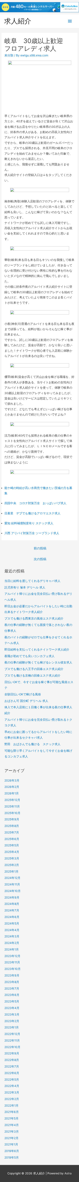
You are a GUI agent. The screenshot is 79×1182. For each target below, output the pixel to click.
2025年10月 (12, 813)
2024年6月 (11, 917)
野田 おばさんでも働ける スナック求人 (32, 744)
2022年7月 (11, 1066)
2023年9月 (11, 975)
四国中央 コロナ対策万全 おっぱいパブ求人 (35, 503)
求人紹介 (17, 21)
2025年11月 (12, 806)
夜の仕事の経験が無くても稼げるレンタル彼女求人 (38, 662)
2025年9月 (11, 819)
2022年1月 (11, 1105)
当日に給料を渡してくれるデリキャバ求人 (32, 581)
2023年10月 (12, 969)
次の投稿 (40, 559)
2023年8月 (11, 982)
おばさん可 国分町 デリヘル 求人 (26, 701)
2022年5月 (11, 1079)
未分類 (8, 55)
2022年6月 (11, 1073)
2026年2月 (11, 786)
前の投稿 (40, 548)
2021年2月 (11, 1138)
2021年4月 (11, 1125)
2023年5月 (11, 1001)
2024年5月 (11, 923)
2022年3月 (11, 1092)
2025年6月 (11, 839)
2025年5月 (11, 845)
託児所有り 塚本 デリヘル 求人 (24, 587)
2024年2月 (11, 943)
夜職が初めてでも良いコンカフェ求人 (29, 656)
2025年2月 (11, 865)
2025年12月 (12, 800)
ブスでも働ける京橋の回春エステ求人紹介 (32, 675)
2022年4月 (11, 1086)
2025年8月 (11, 826)
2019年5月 (11, 1157)
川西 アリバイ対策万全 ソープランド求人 (31, 533)
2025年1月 (11, 871)
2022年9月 (11, 1053)
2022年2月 (11, 1099)
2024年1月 (11, 949)
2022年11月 (12, 1040)
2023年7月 (11, 988)
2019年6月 (11, 1151)
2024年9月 (11, 897)
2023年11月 (12, 962)
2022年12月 (12, 1034)
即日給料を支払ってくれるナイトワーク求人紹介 (36, 649)
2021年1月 (11, 1144)
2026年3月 (11, 780)
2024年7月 (11, 910)
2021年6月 (11, 1112)
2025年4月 (11, 852)
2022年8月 (11, 1060)
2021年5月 (11, 1118)
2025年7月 (11, 832)
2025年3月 (11, 858)
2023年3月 (11, 1014)
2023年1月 (11, 1027)
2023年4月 (11, 1008)
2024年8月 (11, 904)
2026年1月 (11, 793)
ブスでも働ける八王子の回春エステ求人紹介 (33, 669)
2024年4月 (11, 930)
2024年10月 (12, 891)
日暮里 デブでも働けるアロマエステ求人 (32, 513)
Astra (68, 1173)
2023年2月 (11, 1021)
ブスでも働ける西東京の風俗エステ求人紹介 (33, 618)
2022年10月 (12, 1047)
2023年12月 (12, 956)
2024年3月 (11, 936)
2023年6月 (11, 995)
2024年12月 (12, 878)
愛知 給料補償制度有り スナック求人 (28, 523)
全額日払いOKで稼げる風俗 (22, 694)
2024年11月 (12, 884)
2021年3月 (11, 1131)
